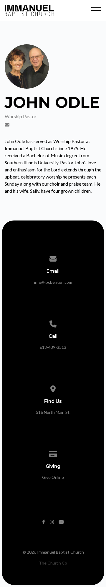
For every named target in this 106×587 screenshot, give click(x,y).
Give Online (53, 477)
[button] (96, 10)
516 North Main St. (53, 412)
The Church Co (53, 562)
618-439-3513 (53, 347)
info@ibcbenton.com (53, 282)
